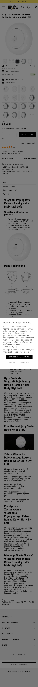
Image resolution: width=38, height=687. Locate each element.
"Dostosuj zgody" (10, 346)
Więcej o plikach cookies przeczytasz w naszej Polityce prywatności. (19, 351)
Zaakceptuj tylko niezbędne (19, 362)
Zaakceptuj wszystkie (19, 357)
